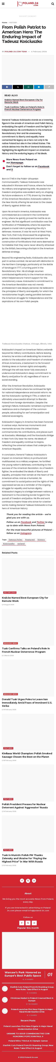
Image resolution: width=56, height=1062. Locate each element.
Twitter (41, 522)
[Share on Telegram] (39, 87)
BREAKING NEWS (10, 643)
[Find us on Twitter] (28, 881)
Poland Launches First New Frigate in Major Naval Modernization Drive (32, 1010)
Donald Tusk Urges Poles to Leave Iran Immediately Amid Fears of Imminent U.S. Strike (27, 702)
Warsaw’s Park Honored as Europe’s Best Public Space (23, 974)
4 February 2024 (39, 51)
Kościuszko (9, 544)
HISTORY (13, 22)
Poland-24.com (31, 1057)
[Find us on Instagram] (34, 881)
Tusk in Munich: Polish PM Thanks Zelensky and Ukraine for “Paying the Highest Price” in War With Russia (24, 858)
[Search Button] (52, 4)
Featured (30, 540)
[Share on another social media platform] (49, 87)
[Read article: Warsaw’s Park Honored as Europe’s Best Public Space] (28, 950)
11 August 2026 (8, 605)
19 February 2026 (9, 709)
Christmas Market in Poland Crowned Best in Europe (31, 999)
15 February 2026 (9, 865)
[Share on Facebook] (7, 87)
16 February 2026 (9, 811)
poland (21, 544)
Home (4, 22)
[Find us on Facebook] (22, 881)
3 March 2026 (8, 655)
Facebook (26, 522)
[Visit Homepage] (27, 3)
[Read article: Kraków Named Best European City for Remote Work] (28, 576)
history (41, 540)
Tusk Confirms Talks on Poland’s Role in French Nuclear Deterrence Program (24, 108)
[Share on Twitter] (18, 87)
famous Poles (15, 540)
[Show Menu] (3, 4)
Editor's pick (10, 592)
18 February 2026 (9, 760)
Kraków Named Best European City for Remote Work (24, 101)
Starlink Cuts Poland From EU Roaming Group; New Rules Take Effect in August (32, 988)
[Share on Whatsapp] (28, 87)
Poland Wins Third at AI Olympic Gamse (28, 1041)
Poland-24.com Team (16, 51)
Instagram (25, 533)
